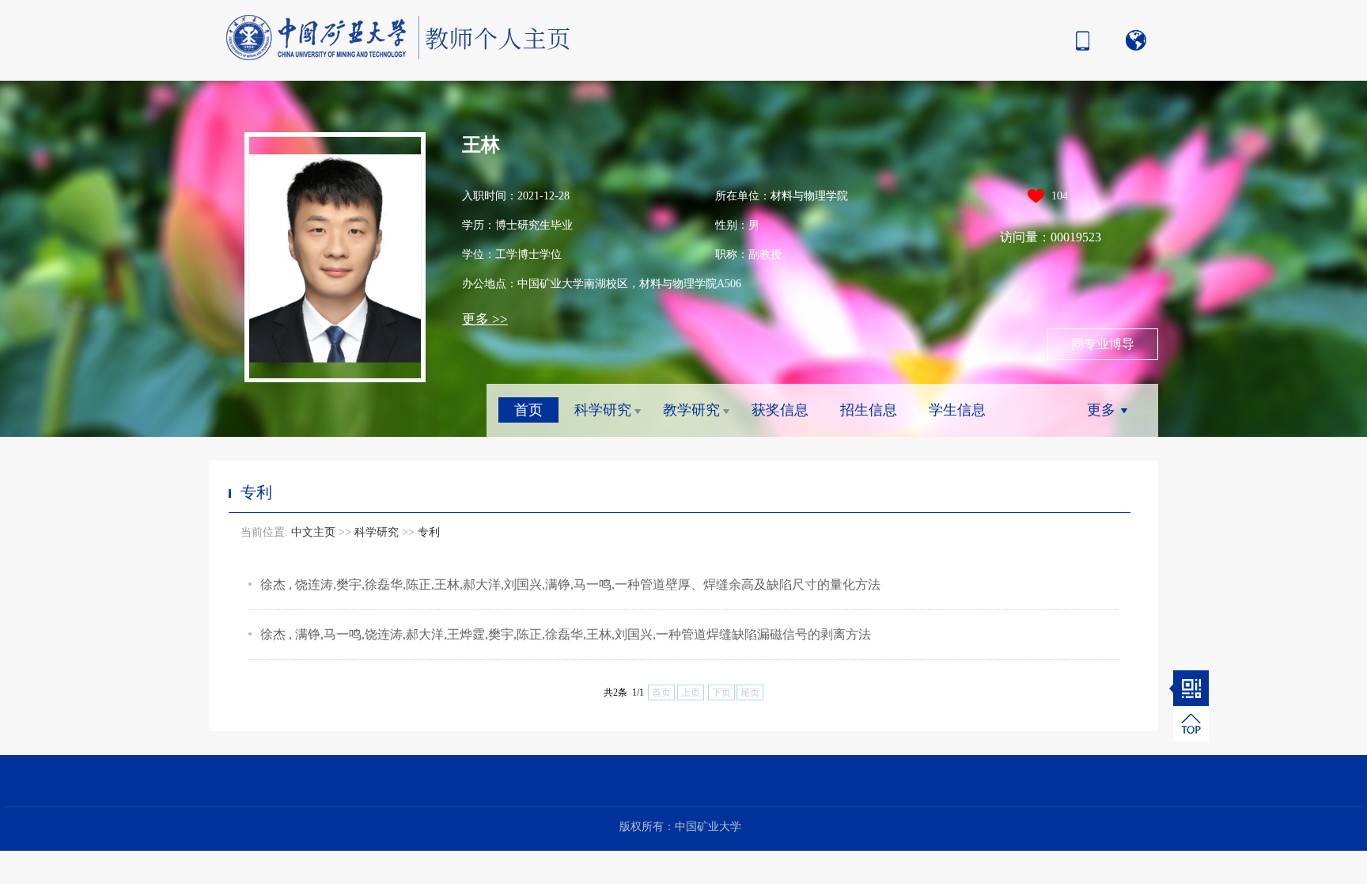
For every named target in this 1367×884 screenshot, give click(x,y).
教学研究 (691, 410)
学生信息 (957, 410)
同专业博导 (1102, 344)
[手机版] (1078, 40)
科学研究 (602, 410)
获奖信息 (780, 410)
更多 (1101, 410)
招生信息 (868, 410)
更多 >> (485, 319)
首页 (528, 410)
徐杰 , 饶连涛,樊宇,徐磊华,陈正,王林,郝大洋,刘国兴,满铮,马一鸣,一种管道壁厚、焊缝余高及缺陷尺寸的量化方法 (570, 584)
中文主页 (313, 532)
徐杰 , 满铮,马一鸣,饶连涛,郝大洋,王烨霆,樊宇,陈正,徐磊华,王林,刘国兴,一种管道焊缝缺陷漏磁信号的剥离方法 (565, 634)
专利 (429, 532)
